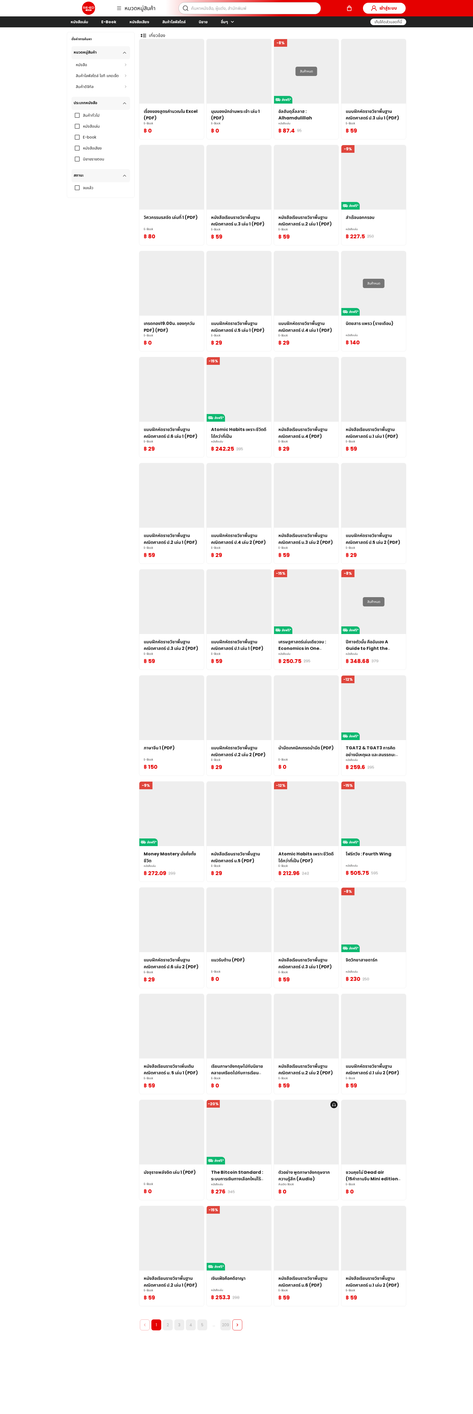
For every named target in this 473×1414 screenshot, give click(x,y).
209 (225, 1325)
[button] (388, 22)
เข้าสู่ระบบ (388, 8)
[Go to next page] (237, 1324)
